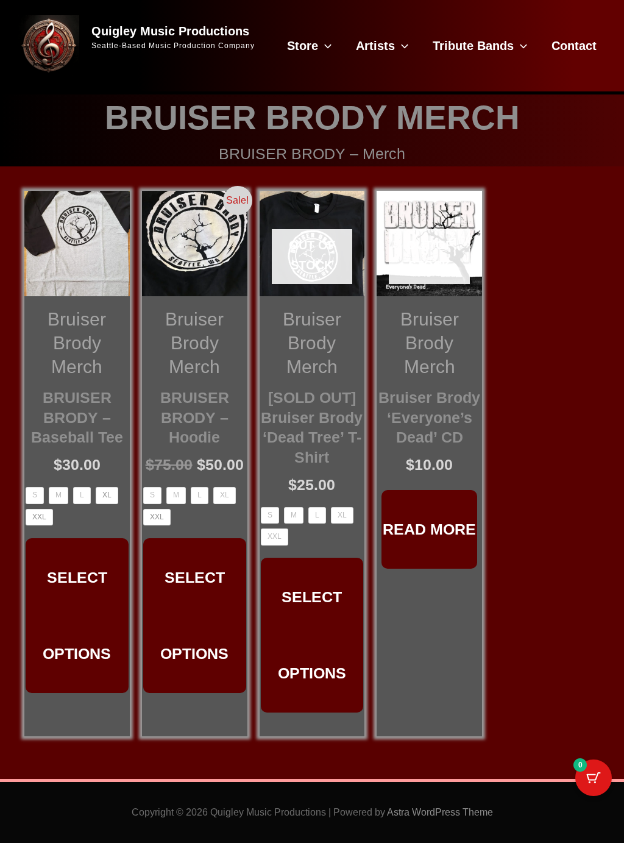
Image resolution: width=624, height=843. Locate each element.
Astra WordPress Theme (440, 812)
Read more (429, 529)
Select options (77, 615)
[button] (325, 45)
